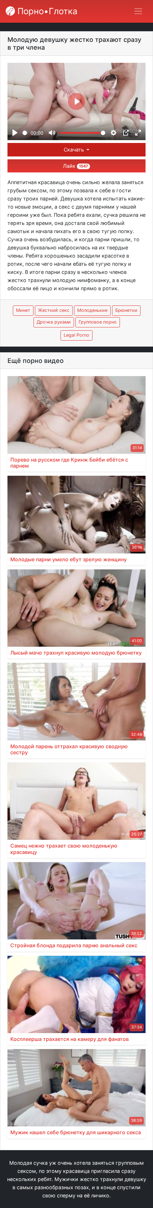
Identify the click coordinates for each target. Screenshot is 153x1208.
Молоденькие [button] (92, 310)
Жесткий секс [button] (53, 310)
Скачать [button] (74, 150)
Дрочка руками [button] (54, 322)
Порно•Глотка (46, 11)
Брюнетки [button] (126, 310)
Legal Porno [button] (76, 335)
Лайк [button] (75, 166)
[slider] (25, 132)
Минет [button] (23, 310)
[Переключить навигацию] (138, 11)
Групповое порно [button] (98, 322)
